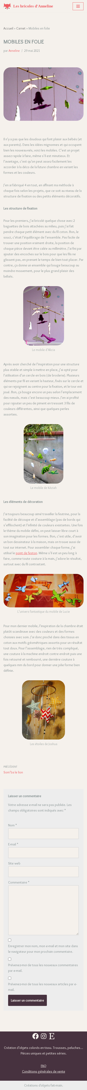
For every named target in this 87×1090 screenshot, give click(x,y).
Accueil (8, 28)
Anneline (14, 50)
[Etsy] (51, 1036)
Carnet (21, 28)
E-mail (13, 844)
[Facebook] (35, 1036)
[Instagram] (43, 1036)
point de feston (26, 553)
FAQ (43, 1066)
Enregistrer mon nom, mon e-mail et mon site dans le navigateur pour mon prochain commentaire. (43, 949)
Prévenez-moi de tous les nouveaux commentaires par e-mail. (43, 968)
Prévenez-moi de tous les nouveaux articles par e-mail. (42, 987)
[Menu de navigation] (78, 6)
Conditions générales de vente (43, 1071)
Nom (12, 825)
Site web (14, 863)
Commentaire (18, 882)
